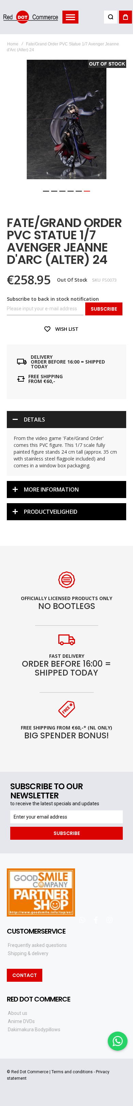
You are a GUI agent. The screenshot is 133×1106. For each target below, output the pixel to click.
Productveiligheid (50, 511)
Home (12, 44)
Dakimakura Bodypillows (34, 1029)
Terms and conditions (72, 1071)
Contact (24, 975)
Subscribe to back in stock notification (53, 299)
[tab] (66, 419)
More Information (51, 489)
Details (34, 419)
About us (17, 1013)
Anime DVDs (21, 1021)
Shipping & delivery (28, 953)
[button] (46, 191)
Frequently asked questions (37, 945)
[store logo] (30, 17)
